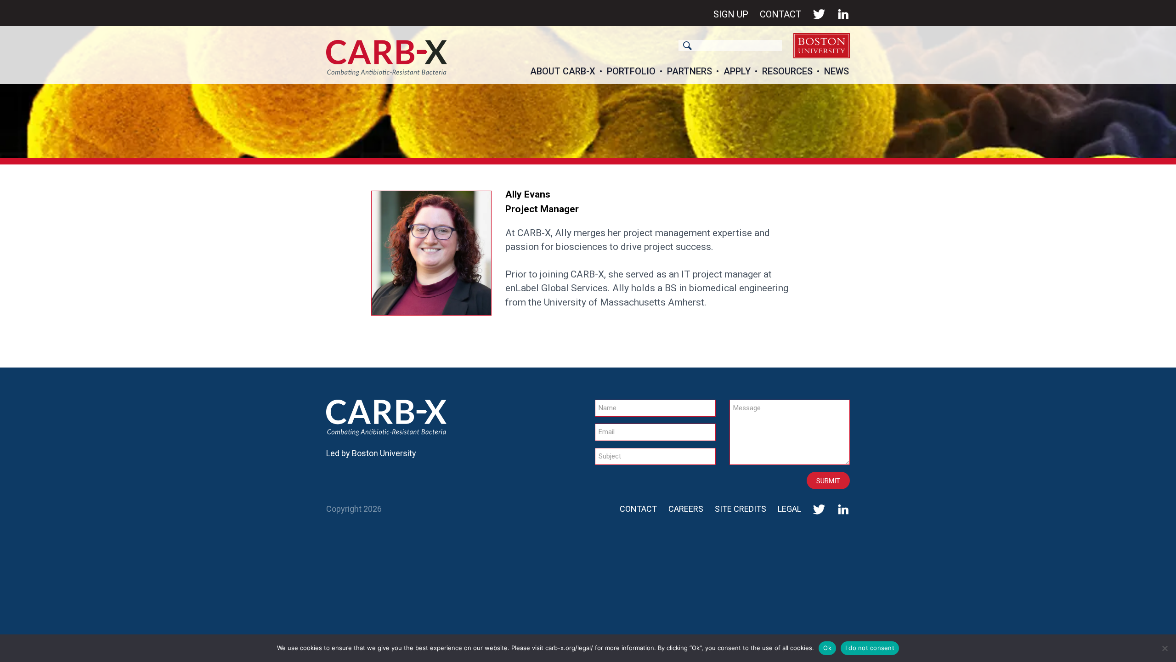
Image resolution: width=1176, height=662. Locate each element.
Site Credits (740, 509)
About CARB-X (562, 71)
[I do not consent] (1164, 648)
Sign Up (730, 14)
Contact (780, 14)
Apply (737, 71)
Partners (689, 71)
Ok (827, 647)
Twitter (819, 14)
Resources (787, 71)
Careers (685, 509)
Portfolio (631, 71)
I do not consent (869, 647)
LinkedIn (843, 14)
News (836, 71)
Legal (789, 509)
